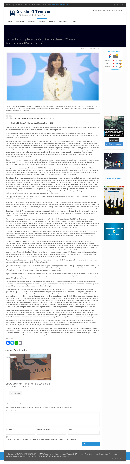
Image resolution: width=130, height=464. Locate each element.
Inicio (98, 39)
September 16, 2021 (46, 123)
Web (70, 429)
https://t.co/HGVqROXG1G (44, 118)
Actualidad (115, 39)
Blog (106, 39)
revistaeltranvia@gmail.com (59, 5)
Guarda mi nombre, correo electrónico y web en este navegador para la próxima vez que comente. (41, 439)
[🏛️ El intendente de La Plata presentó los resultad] (114, 126)
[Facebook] (114, 5)
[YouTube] (120, 5)
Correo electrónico (44, 429)
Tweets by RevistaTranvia (112, 179)
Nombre (9, 429)
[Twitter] (117, 5)
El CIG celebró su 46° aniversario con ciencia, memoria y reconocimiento (28, 385)
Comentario (11, 411)
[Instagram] (123, 5)
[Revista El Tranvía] (30, 13)
